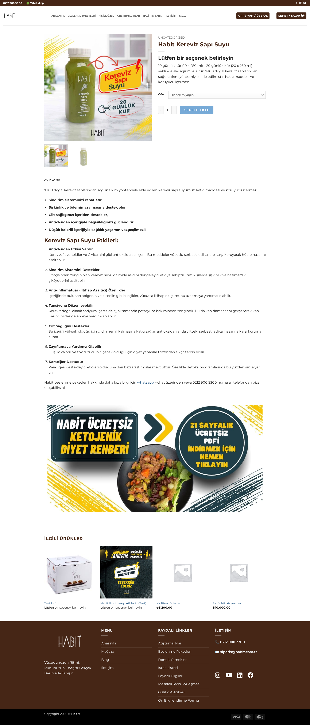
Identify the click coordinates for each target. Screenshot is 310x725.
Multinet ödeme (168, 603)
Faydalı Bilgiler (170, 676)
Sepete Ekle (196, 110)
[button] (253, 15)
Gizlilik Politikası (171, 692)
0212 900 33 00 (12, 3)
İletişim (107, 668)
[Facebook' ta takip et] (296, 3)
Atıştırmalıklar (128, 15)
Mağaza (107, 652)
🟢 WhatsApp (35, 3)
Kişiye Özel (106, 15)
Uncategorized (171, 37)
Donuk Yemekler (172, 660)
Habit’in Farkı (153, 15)
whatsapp (145, 382)
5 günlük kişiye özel (227, 603)
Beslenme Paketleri (82, 15)
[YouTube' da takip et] (304, 3)
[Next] (144, 87)
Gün (161, 94)
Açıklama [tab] (52, 179)
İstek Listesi (168, 668)
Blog (105, 660)
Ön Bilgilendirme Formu (178, 700)
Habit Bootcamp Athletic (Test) (123, 603)
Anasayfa (58, 15)
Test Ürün (51, 603)
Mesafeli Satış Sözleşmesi (179, 684)
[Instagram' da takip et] (300, 3)
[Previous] (51, 87)
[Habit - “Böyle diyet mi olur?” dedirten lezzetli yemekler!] (24, 15)
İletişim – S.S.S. (176, 15)
